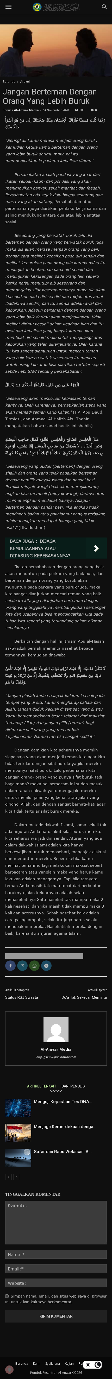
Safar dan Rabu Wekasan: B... (63, 1151)
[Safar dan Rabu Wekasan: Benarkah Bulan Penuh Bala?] (18, 1158)
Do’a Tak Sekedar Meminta (84, 997)
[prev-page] (8, 1177)
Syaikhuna (52, 1363)
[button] (8, 7)
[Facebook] (10, 965)
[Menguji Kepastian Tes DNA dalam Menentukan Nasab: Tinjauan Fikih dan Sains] (18, 1108)
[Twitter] (22, 965)
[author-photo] (56, 1042)
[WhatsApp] (34, 965)
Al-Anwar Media (26, 110)
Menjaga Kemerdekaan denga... (65, 1126)
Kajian (69, 1363)
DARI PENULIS (73, 1086)
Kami (36, 1363)
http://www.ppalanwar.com (56, 1057)
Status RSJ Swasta (21, 997)
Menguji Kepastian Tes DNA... (63, 1101)
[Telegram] (46, 965)
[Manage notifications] (9, 1369)
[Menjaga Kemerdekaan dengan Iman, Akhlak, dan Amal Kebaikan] (18, 1133)
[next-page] (17, 1177)
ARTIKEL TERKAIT (41, 1086)
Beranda (9, 81)
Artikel (25, 81)
